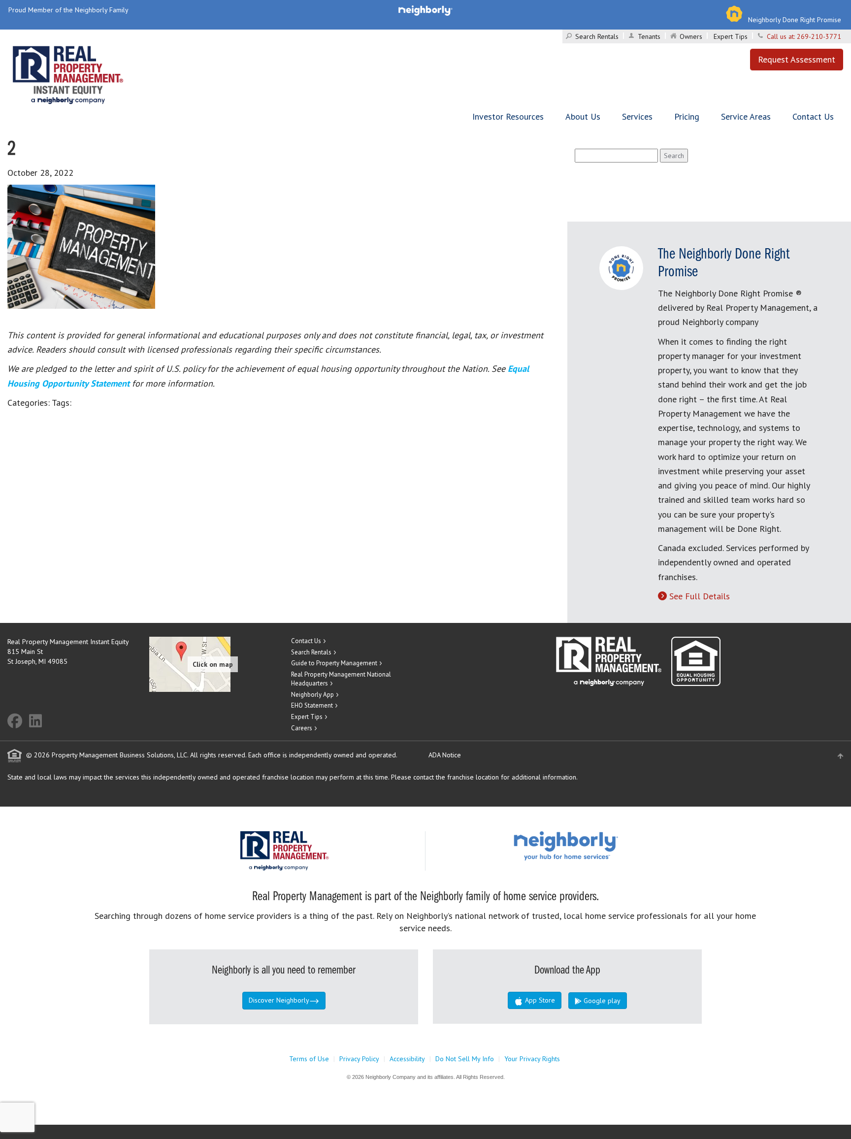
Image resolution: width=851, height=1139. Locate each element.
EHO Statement (312, 705)
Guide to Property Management (334, 663)
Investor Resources (508, 116)
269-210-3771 (819, 36)
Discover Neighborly (279, 1000)
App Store (539, 1000)
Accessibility (407, 1058)
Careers (301, 728)
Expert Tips (731, 36)
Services (637, 116)
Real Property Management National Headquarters (341, 679)
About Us (582, 116)
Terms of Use (309, 1058)
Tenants (649, 36)
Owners (691, 36)
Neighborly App (312, 694)
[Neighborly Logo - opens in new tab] (595, 845)
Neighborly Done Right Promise (794, 19)
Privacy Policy (359, 1058)
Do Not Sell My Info (464, 1058)
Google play (601, 1000)
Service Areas (746, 116)
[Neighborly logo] (425, 9)
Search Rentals (597, 36)
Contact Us (813, 116)
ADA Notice (444, 754)
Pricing (686, 116)
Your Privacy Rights (532, 1058)
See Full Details (699, 596)
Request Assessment (796, 59)
